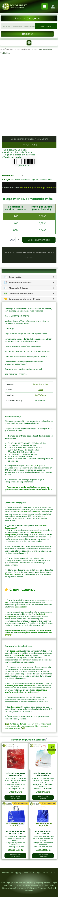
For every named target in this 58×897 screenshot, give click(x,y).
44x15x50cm (41, 395)
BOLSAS (9, 49)
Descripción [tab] (14, 277)
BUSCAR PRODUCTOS (46, 26)
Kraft (50, 179)
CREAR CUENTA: (22, 589)
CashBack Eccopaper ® (33, 885)
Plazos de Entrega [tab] (18, 288)
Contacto (29, 890)
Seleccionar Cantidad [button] (15, 797)
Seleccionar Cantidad (39, 240)
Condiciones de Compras (23, 882)
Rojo (41, 389)
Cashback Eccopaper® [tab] (20, 293)
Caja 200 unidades (39, 179)
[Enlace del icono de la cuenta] (53, 6)
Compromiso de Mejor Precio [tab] (24, 299)
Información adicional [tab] (20, 282)
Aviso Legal (6, 882)
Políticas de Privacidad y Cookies (41, 888)
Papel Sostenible (40, 384)
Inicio (2, 49)
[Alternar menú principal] (44, 6)
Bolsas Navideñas (22, 49)
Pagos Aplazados (42, 882)
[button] (29, 43)
